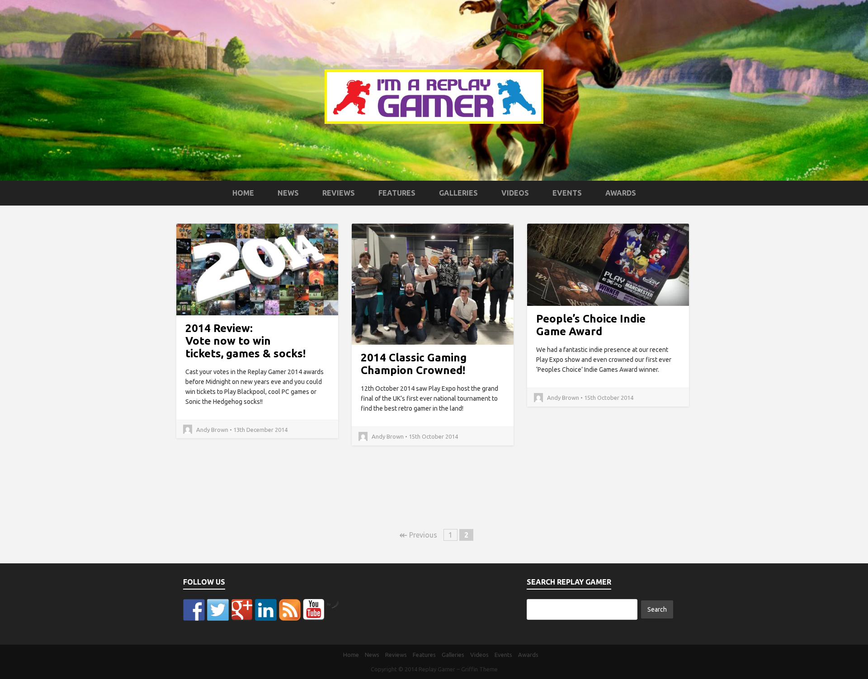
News (288, 193)
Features (396, 193)
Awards (620, 193)
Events (567, 193)
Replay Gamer (437, 669)
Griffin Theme (479, 669)
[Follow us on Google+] (242, 610)
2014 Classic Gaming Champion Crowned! (414, 363)
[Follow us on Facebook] (194, 610)
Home (243, 193)
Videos (515, 193)
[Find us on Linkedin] (266, 610)
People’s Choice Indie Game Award (591, 325)
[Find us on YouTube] (314, 610)
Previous (418, 534)
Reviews (338, 193)
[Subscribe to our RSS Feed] (290, 610)
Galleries (458, 193)
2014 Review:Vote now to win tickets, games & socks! (245, 341)
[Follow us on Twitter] (218, 610)
